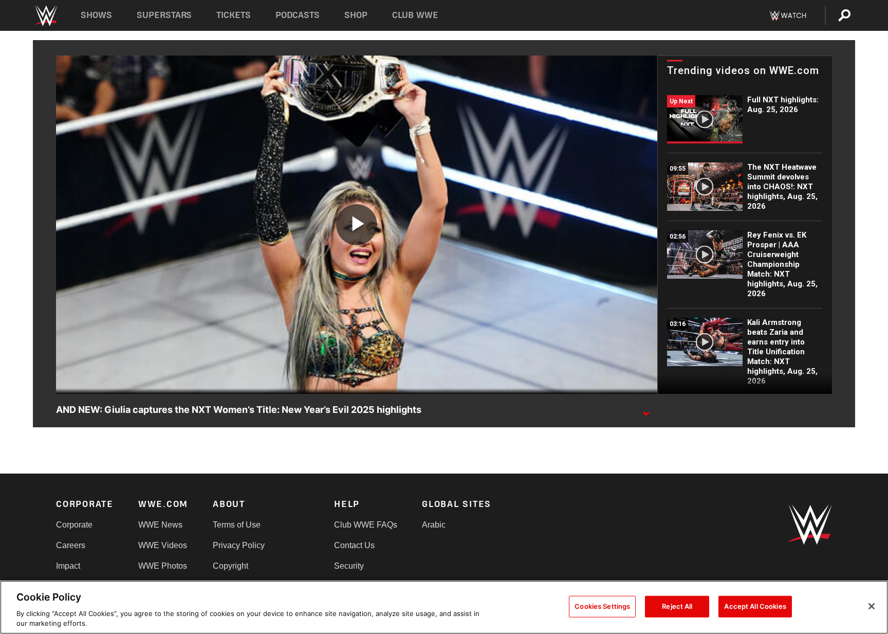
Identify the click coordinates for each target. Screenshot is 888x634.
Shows (96, 15)
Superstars (164, 15)
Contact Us (354, 545)
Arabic (434, 524)
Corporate (74, 524)
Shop (355, 15)
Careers (70, 545)
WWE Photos (162, 565)
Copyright (230, 565)
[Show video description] (646, 410)
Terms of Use (237, 524)
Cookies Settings (602, 606)
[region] (444, 607)
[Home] (45, 16)
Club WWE (415, 15)
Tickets (233, 15)
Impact (68, 565)
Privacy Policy (239, 545)
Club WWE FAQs (365, 524)
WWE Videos (162, 545)
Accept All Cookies (755, 606)
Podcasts (297, 15)
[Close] (871, 606)
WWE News (160, 524)
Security (349, 565)
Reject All (677, 606)
